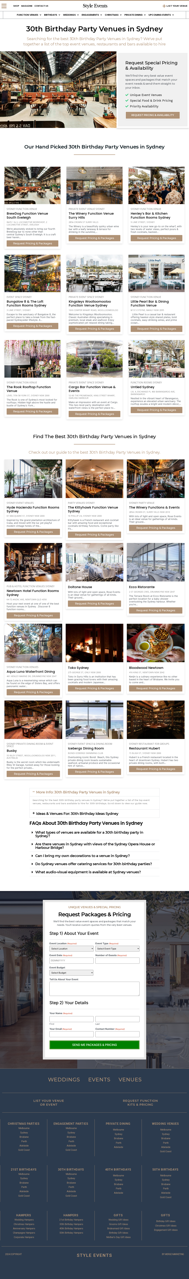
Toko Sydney (78, 667)
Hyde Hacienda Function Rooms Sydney (33, 509)
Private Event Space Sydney (86, 297)
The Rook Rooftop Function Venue (29, 389)
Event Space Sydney (19, 297)
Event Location (63, 943)
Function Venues (27, 15)
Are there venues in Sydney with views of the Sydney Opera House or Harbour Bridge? (95, 846)
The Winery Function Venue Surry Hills (91, 215)
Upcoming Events (160, 15)
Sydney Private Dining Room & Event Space (30, 745)
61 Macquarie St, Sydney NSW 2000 (26, 515)
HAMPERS (23, 1215)
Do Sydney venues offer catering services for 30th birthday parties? (93, 864)
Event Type (107, 943)
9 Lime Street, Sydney (143, 222)
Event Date (60, 955)
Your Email (60, 1029)
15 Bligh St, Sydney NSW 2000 (145, 753)
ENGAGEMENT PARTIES (71, 1123)
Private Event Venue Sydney (87, 209)
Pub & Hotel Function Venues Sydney (30, 586)
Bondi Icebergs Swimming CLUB (85, 753)
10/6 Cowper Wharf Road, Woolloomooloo (93, 310)
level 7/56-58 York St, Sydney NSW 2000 (28, 395)
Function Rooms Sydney (146, 382)
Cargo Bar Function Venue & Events (92, 389)
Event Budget (57, 967)
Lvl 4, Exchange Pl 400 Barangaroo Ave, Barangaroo (153, 393)
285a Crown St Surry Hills (83, 222)
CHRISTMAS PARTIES (23, 1123)
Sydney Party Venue (141, 503)
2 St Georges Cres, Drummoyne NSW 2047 (152, 591)
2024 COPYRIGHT (13, 1254)
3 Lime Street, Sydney (19, 310)
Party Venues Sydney (81, 503)
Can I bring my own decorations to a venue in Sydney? (82, 856)
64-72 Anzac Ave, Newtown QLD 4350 (27, 599)
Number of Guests (111, 955)
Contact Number (110, 1029)
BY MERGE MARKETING (173, 1254)
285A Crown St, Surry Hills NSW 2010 (149, 512)
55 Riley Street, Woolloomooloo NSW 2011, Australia (31, 756)
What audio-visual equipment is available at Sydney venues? (88, 872)
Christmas (112, 15)
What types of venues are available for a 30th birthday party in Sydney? (89, 834)
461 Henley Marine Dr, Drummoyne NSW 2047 (31, 676)
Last (97, 1024)
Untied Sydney (142, 387)
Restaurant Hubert (144, 748)
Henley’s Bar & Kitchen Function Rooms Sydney (150, 215)
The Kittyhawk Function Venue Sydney (93, 509)
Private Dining (133, 15)
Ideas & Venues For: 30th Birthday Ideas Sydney (77, 813)
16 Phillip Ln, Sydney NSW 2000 (85, 515)
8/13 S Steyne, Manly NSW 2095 (147, 310)
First (51, 1024)
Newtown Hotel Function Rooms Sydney (33, 593)
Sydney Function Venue (22, 209)
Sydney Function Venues (22, 667)
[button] (94, 792)
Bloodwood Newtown (146, 667)
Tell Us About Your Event (63, 979)
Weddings (69, 15)
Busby (12, 750)
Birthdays (50, 15)
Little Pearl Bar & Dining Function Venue (150, 303)
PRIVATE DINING (118, 1123)
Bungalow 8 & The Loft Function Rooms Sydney (26, 303)
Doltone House (80, 587)
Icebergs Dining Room (86, 748)
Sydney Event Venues (20, 503)
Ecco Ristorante (142, 587)
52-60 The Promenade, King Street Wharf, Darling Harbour (92, 396)
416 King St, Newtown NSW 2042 (146, 672)
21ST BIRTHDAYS (23, 1169)
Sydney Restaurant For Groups (149, 743)
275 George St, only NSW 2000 (84, 672)
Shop (16, 5)
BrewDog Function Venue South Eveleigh (27, 215)
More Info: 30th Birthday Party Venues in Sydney (78, 792)
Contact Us (41, 5)
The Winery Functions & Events (154, 507)
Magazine (26, 5)
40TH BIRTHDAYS (118, 1169)
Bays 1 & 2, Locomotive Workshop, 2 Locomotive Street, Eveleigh (27, 223)
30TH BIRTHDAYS (71, 1169)
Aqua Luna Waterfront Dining (31, 671)
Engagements (90, 15)
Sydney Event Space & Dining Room (90, 743)
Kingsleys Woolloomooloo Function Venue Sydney (90, 303)
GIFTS (118, 1215)
